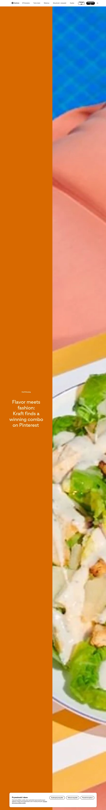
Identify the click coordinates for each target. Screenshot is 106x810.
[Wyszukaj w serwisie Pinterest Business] (97, 3)
